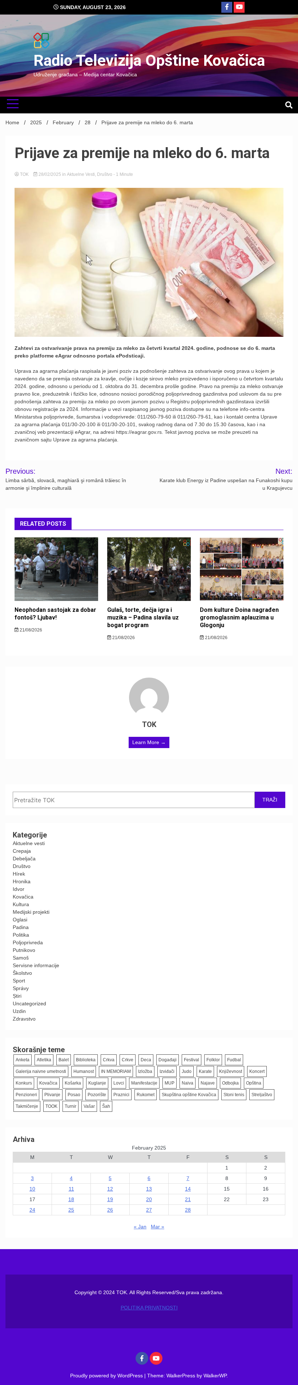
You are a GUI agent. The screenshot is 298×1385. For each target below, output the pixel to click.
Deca (146, 1059)
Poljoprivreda (28, 942)
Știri (17, 996)
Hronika (22, 881)
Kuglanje (97, 1083)
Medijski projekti (31, 912)
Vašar (89, 1106)
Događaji (167, 1059)
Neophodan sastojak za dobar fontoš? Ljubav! (55, 613)
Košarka (73, 1083)
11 (71, 1189)
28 (188, 1210)
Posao (74, 1094)
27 (149, 1210)
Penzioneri (26, 1094)
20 (149, 1199)
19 (110, 1199)
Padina (21, 927)
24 (32, 1210)
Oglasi (20, 919)
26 (110, 1210)
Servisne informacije (36, 965)
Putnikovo (24, 950)
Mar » (157, 1226)
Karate (205, 1071)
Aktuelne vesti (81, 174)
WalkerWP (215, 1375)
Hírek (19, 874)
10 (32, 1189)
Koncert (257, 1071)
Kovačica (23, 897)
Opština (253, 1083)
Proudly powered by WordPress (107, 1375)
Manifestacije (144, 1083)
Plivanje (52, 1094)
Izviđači (167, 1071)
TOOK (51, 1106)
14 (188, 1189)
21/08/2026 (30, 630)
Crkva (108, 1059)
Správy (21, 988)
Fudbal (234, 1059)
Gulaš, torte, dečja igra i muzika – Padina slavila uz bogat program (143, 617)
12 (110, 1189)
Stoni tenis (234, 1094)
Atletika (44, 1059)
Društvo (104, 174)
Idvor (18, 889)
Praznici (121, 1094)
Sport (19, 981)
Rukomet (145, 1094)
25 (71, 1210)
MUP (169, 1083)
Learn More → (149, 742)
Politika (21, 935)
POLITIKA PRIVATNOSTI (149, 1308)
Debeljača (24, 858)
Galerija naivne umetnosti (41, 1071)
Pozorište (97, 1094)
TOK (24, 174)
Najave (208, 1083)
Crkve (127, 1059)
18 (71, 1199)
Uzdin (19, 1011)
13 (149, 1189)
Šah (106, 1106)
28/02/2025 (49, 174)
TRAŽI (269, 800)
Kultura (21, 904)
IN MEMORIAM (116, 1071)
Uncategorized (29, 1003)
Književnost (230, 1071)
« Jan (140, 1226)
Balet (64, 1059)
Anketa (22, 1059)
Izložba (145, 1071)
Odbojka (230, 1083)
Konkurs (24, 1083)
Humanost (83, 1071)
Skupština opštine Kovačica (189, 1094)
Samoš (21, 958)
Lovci (118, 1083)
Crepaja (22, 851)
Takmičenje (27, 1106)
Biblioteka (86, 1059)
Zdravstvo (24, 1019)
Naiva (187, 1083)
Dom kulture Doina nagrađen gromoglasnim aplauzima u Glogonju (239, 617)
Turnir (70, 1106)
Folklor (213, 1059)
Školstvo (22, 973)
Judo (187, 1071)
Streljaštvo (261, 1094)
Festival (191, 1059)
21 (188, 1199)
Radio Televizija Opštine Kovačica (149, 60)
